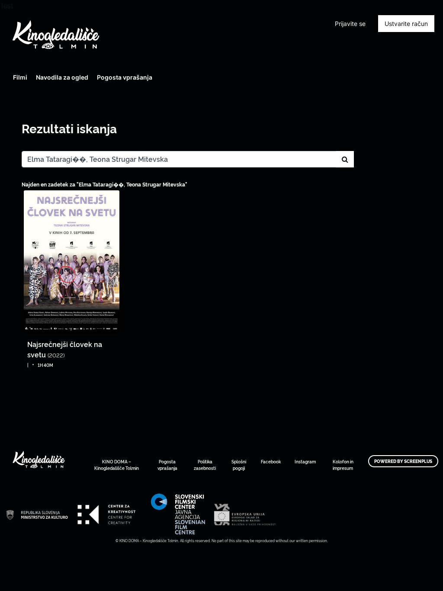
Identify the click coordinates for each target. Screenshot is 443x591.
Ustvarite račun (406, 23)
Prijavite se (350, 23)
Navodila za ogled (62, 77)
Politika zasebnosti (205, 465)
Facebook (271, 461)
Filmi (20, 77)
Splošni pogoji (238, 465)
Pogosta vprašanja (124, 77)
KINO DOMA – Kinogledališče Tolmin (116, 465)
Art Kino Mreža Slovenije (36, 514)
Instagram (305, 461)
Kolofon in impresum (343, 465)
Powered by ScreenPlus (403, 461)
